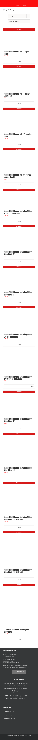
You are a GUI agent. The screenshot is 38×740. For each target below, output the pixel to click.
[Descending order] (28, 16)
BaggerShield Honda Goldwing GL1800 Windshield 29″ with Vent (18, 571)
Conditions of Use (9, 711)
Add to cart (7, 387)
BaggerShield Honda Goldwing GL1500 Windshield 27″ (18, 293)
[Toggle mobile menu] (34, 10)
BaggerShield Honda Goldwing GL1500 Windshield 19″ (18, 253)
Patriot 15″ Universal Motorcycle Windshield (16, 630)
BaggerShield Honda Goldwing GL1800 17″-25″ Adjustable (18, 335)
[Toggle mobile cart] (28, 10)
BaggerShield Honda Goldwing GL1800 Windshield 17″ (18, 420)
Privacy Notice (8, 715)
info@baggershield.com (12, 663)
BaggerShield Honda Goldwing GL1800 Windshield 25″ (18, 469)
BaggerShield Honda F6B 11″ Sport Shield (16, 52)
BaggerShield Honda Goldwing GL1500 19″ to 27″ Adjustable (18, 212)
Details (19, 61)
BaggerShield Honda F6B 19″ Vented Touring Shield (17, 176)
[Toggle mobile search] (31, 10)
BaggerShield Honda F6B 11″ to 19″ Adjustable (17, 95)
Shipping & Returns (9, 718)
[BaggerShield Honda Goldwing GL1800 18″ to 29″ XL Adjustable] (19, 361)
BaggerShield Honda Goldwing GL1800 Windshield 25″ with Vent (18, 518)
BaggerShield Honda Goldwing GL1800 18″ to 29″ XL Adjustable (18, 377)
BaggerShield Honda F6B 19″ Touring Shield (17, 135)
